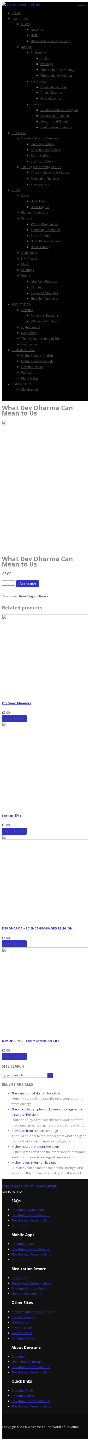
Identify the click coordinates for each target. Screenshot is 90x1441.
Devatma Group (23, 1338)
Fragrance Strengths (44, 293)
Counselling (29, 333)
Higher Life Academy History (51, 41)
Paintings (27, 270)
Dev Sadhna (29, 344)
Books (25, 195)
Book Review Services (46, 241)
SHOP (16, 190)
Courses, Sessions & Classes (50, 173)
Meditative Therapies (45, 178)
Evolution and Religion (56, 127)
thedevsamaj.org (24, 1317)
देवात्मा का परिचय (11, 815)
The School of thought (27, 1361)
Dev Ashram (20, 1278)
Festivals (27, 373)
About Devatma (51, 93)
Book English (40, 207)
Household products (44, 298)
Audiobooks (29, 253)
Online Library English (37, 355)
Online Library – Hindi (37, 361)
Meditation (22, 304)
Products (27, 276)
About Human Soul (53, 87)
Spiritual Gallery (42, 161)
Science (36, 104)
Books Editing (40, 247)
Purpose (19, 133)
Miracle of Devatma (44, 315)
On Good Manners (16, 703)
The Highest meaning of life (40, 339)
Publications (23, 350)
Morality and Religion (55, 121)
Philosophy (38, 53)
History (26, 24)
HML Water (29, 258)
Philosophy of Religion (56, 75)
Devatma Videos (24, 1395)
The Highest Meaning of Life (41, 167)
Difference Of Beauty (45, 321)
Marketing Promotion (45, 230)
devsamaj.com (22, 1327)
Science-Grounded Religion (59, 110)
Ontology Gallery (42, 144)
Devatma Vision (32, 367)
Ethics (44, 58)
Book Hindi (39, 201)
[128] (45, 485)
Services (26, 218)
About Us (20, 18)
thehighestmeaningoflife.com (33, 1312)
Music (25, 264)
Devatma (37, 30)
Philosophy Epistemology (57, 70)
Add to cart (27, 584)
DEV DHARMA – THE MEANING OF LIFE (30, 1040)
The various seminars (27, 1293)
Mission (26, 47)
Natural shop (21, 1225)
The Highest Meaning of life (31, 1220)
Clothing (36, 287)
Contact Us (22, 384)
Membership (29, 389)
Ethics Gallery (40, 155)
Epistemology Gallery (45, 150)
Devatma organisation (28, 1210)
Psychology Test (51, 98)
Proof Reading (40, 236)
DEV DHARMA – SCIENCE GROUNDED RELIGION (37, 928)
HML (34, 35)
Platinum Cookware (34, 212)
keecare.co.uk (22, 1333)
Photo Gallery (30, 378)
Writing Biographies (44, 224)
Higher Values (30, 327)
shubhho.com (21, 1322)
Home (16, 13)
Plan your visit (41, 184)
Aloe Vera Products (44, 281)
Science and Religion (54, 116)
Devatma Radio (23, 1244)
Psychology (38, 81)
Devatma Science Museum (39, 138)
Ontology (46, 64)
